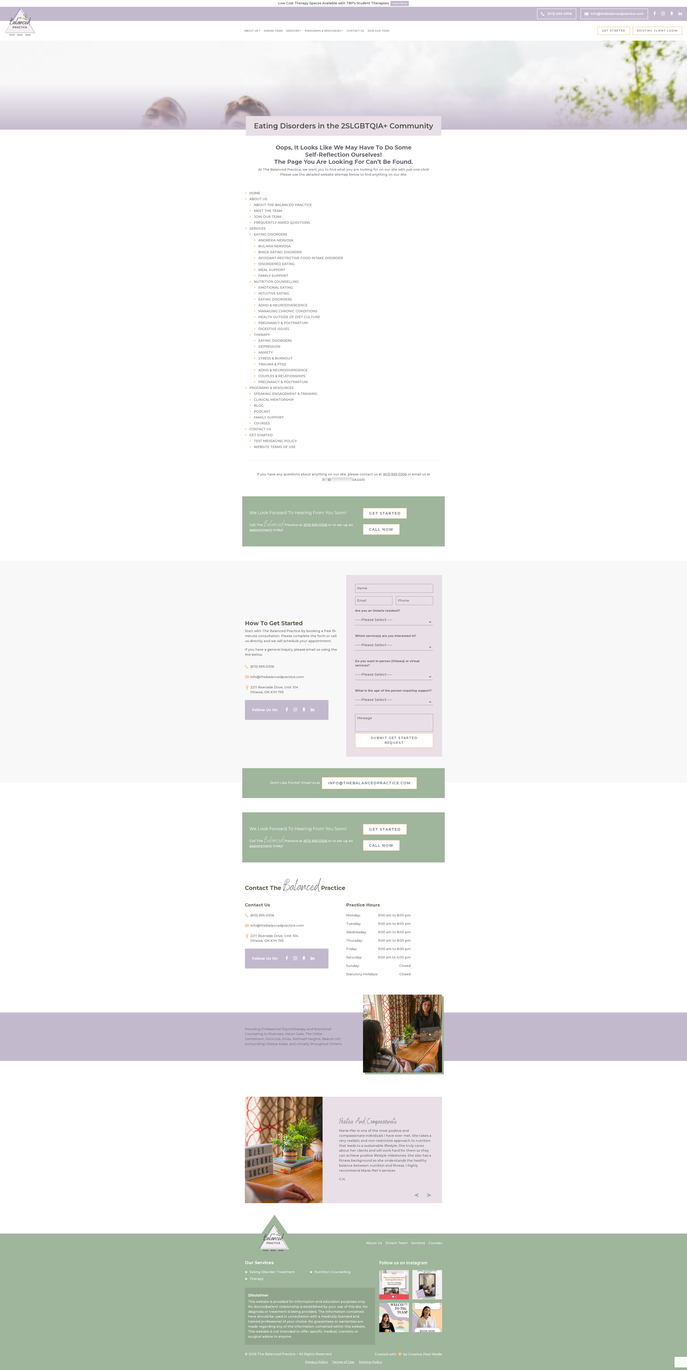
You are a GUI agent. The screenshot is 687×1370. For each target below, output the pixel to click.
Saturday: (354, 957)
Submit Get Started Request (394, 740)
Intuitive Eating (273, 293)
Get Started (613, 30)
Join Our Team (378, 30)
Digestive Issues (273, 329)
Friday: (351, 949)
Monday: (353, 915)
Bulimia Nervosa (274, 246)
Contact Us (355, 30)
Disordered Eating (276, 264)
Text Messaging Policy (275, 441)
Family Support (273, 276)
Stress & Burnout (275, 358)
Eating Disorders (270, 234)
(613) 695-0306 (559, 14)
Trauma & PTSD (272, 364)
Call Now (381, 529)
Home (254, 193)
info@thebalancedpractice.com (617, 14)
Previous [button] (416, 1195)
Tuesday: (353, 924)
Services (292, 30)
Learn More (399, 3)
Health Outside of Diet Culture (289, 317)
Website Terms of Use (275, 447)
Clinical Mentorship (274, 400)
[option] (343, 1150)
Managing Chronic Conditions (287, 311)
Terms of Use (343, 1362)
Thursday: (354, 941)
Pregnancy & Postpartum (283, 323)
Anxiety (265, 352)
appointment (260, 530)
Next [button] (429, 1195)
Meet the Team (268, 211)
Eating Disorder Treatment (272, 1272)
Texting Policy (370, 1362)
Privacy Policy (316, 1362)
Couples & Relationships (281, 376)
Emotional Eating (275, 288)
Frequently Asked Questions (282, 223)
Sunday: (352, 966)
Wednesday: (356, 932)
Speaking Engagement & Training (285, 394)
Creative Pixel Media (425, 1354)
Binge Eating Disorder (280, 252)
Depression (269, 347)
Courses (262, 423)
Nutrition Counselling (276, 282)
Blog (259, 406)
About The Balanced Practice (283, 205)
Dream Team (273, 30)
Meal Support (271, 270)
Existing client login (657, 30)
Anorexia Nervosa (275, 240)
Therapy (262, 335)
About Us (251, 30)
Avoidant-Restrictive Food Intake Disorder (300, 258)
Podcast (262, 412)
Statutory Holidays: (362, 974)
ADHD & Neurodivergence (283, 305)
